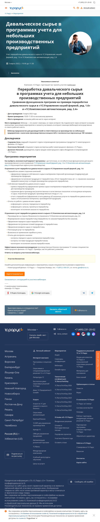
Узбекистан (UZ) (13, 438)
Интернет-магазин (41, 358)
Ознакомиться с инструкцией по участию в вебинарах (25, 279)
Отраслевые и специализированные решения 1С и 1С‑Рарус (42, 370)
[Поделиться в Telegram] (92, 293)
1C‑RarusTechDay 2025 (63, 390)
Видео (78, 392)
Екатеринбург (12, 367)
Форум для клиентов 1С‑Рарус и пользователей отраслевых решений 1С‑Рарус (84, 362)
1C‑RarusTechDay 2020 (63, 410)
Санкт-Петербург (14, 420)
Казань (9, 377)
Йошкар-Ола (12, 372)
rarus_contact (62, 334)
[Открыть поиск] (74, 8)
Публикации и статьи (85, 384)
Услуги (36, 400)
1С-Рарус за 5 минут (84, 404)
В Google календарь (42, 293)
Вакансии (80, 451)
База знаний (81, 377)
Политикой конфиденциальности (62, 513)
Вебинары (59, 365)
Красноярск (11, 383)
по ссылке (9, 508)
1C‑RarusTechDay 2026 (63, 385)
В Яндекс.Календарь (18, 293)
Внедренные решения (63, 421)
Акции (57, 355)
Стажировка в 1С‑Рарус (85, 447)
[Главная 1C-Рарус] (40, 8)
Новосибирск (12, 393)
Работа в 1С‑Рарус (83, 443)
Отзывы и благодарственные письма (62, 427)
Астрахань (10, 356)
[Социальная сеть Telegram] (88, 334)
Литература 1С (38, 377)
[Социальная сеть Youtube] (78, 334)
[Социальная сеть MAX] (93, 334)
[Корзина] (78, 8)
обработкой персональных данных (21, 503)
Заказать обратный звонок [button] (58, 310)
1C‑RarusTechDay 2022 (63, 402)
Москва (9, 351)
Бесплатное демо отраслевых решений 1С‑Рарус (41, 383)
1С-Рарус (8, 13)
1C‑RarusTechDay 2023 (63, 398)
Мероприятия (18, 13)
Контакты (80, 458)
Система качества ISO (84, 408)
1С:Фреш (36, 447)
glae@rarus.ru (83, 267)
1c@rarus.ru (82, 310)
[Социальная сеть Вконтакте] (73, 334)
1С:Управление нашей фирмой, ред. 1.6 (49, 163)
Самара (9, 414)
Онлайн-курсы (60, 370)
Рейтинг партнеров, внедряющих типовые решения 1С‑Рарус (84, 418)
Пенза (8, 399)
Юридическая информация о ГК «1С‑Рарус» (23, 480)
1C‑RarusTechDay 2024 (63, 394)
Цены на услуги (39, 464)
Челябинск (11, 425)
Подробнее (30, 518)
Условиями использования (35, 513)
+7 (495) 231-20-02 (85, 2)
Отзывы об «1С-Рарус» (64, 417)
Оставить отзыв (61, 442)
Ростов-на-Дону (13, 404)
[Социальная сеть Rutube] (83, 334)
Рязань (9, 409)
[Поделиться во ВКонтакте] (83, 293)
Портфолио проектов (63, 434)
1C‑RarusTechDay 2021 (63, 406)
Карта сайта (81, 462)
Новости (79, 388)
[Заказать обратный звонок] (94, 2)
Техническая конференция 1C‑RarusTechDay (61, 379)
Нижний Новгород (15, 388)
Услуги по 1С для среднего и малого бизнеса (40, 406)
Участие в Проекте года (64, 438)
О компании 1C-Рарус (85, 400)
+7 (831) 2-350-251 (62, 267)
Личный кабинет (43, 351)
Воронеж (10, 361)
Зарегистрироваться (14, 274)
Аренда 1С (37, 429)
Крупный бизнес (39, 419)
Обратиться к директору (85, 436)
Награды (79, 412)
